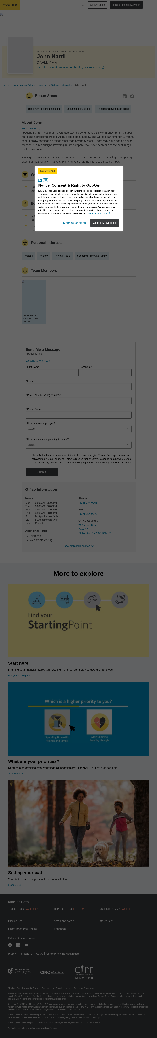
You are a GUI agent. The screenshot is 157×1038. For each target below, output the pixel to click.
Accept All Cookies (104, 223)
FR (45, 180)
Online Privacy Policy (98, 213)
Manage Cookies (74, 222)
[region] (79, 198)
